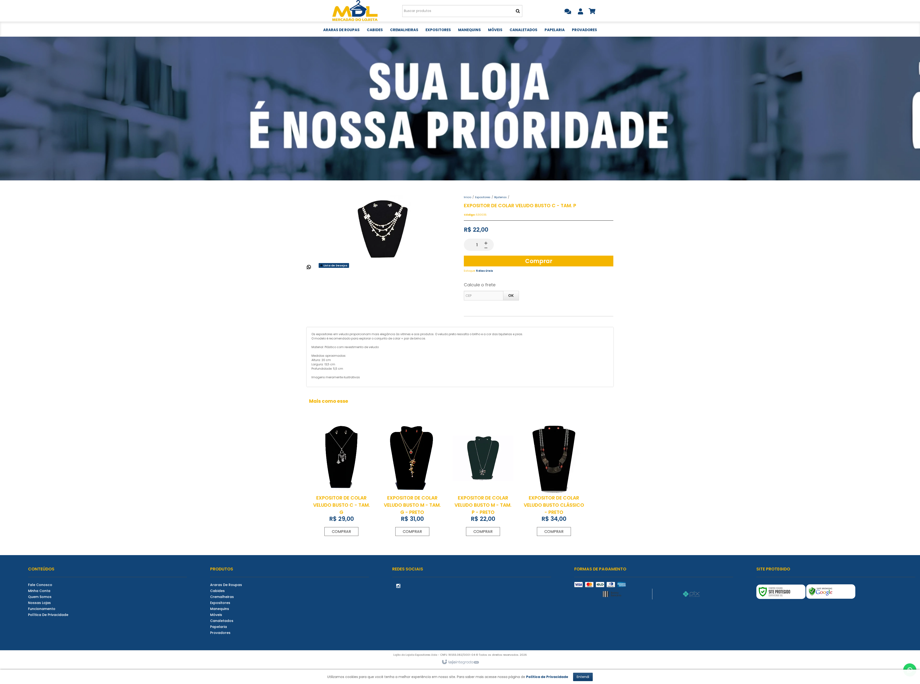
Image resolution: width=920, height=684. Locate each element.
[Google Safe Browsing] (831, 591)
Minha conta (39, 590)
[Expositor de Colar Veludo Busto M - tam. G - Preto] (412, 480)
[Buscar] (518, 11)
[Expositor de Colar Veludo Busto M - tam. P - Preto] (483, 480)
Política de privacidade (48, 614)
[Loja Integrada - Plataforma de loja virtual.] (460, 662)
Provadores (220, 632)
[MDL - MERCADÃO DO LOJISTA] (354, 11)
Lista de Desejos (335, 265)
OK (511, 295)
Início (467, 197)
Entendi (583, 676)
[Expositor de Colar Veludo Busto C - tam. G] (341, 480)
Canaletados (221, 620)
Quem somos (40, 596)
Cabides (217, 590)
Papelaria (218, 626)
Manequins (219, 608)
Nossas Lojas (39, 602)
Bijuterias (500, 197)
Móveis (216, 614)
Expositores (482, 197)
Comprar (538, 261)
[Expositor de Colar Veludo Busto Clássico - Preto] (553, 480)
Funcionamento (41, 608)
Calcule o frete (479, 285)
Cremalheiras (222, 596)
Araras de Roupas (226, 584)
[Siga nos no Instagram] (398, 585)
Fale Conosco (40, 584)
